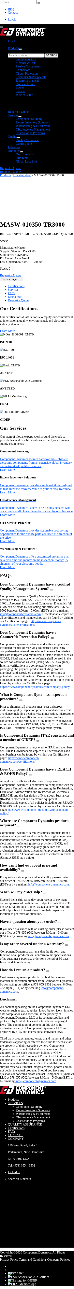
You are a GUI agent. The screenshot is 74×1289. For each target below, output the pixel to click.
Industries (14, 147)
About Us (14, 150)
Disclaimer (14, 296)
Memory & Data (26, 62)
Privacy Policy (9, 1259)
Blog (11, 9)
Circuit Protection (27, 73)
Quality (12, 136)
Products (13, 48)
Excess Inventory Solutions (33, 122)
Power (20, 87)
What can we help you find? (25, 51)
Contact (13, 12)
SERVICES (15, 1103)
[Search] (38, 3)
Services (13, 115)
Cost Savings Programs (30, 133)
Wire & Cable (24, 94)
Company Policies (58, 1259)
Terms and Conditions (32, 1259)
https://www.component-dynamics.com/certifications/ (30, 622)
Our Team (22, 158)
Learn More (7, 331)
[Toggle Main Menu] (1, 27)
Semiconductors (26, 59)
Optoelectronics (25, 84)
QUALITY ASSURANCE (25, 1124)
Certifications (24, 143)
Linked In (14, 1172)
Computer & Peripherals (31, 77)
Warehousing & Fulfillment (33, 126)
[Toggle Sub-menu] (20, 49)
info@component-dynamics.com (20, 614)
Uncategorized (22, 175)
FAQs (11, 293)
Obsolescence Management (33, 129)
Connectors (23, 70)
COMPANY (16, 1138)
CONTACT (15, 1135)
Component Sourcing (29, 118)
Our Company (25, 154)
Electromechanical (27, 80)
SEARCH (51, 55)
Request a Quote (18, 111)
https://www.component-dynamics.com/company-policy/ (35, 686)
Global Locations (26, 161)
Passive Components (29, 66)
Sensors (20, 91)
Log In (12, 19)
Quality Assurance (27, 140)
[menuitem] (41, 80)
